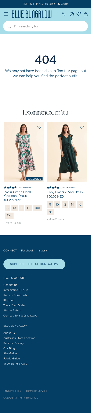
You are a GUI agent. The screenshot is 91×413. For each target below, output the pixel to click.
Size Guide (10, 353)
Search (7, 27)
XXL (37, 208)
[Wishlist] (78, 13)
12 (64, 204)
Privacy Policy (12, 390)
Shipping (8, 300)
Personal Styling (13, 343)
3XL (9, 215)
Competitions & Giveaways (20, 315)
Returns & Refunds (15, 295)
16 (80, 204)
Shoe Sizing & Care (15, 363)
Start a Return (12, 310)
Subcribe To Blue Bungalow (34, 264)
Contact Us (10, 285)
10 (57, 204)
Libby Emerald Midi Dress (65, 192)
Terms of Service (36, 390)
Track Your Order (14, 305)
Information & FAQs (15, 290)
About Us (9, 333)
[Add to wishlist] (39, 127)
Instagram (43, 250)
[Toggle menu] (6, 14)
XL (28, 208)
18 (50, 212)
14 (72, 204)
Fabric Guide (11, 358)
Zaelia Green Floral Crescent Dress (17, 193)
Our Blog (9, 348)
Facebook (27, 250)
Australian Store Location (19, 338)
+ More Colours (12, 222)
